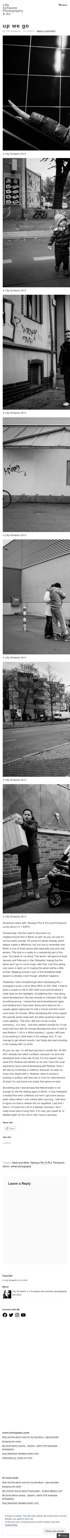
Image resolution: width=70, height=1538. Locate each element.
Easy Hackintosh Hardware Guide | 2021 (20, 1453)
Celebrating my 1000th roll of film (17, 1458)
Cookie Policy (11, 1524)
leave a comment (46, 31)
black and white (20, 1162)
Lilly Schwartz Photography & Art (13, 9)
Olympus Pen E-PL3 (41, 1162)
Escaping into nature (11, 1441)
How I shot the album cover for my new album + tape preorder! (30, 1437)
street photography (21, 1166)
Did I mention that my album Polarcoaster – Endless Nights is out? (32, 1491)
